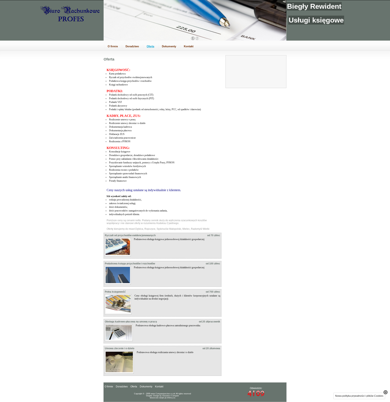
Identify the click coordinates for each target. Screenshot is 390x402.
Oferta (150, 46)
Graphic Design (152, 396)
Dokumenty (169, 46)
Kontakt (188, 46)
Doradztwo (132, 46)
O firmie (113, 46)
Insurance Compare (170, 396)
